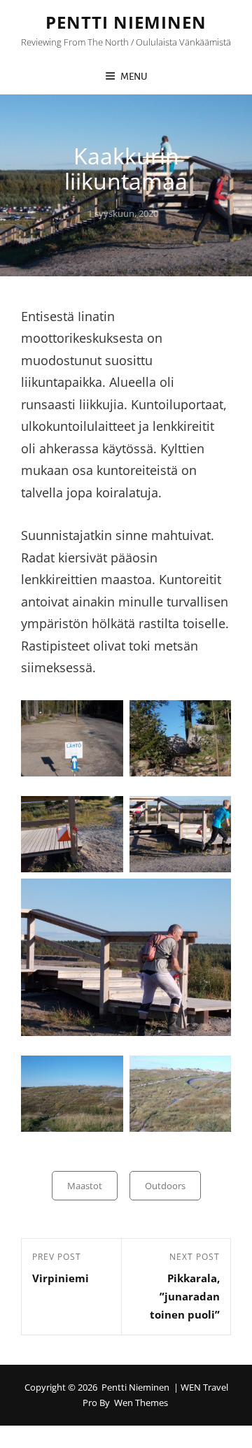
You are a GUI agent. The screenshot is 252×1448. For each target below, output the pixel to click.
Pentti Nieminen (126, 22)
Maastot (84, 1185)
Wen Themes (141, 1402)
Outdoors (165, 1185)
